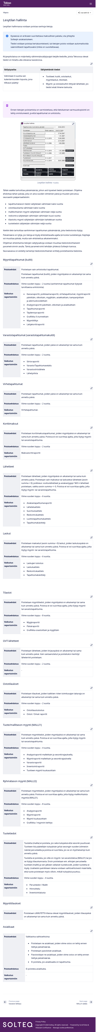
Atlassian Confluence (43, 1027)
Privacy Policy (41, 1021)
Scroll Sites (83, 1025)
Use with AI (84, 13)
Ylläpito (5, 12)
